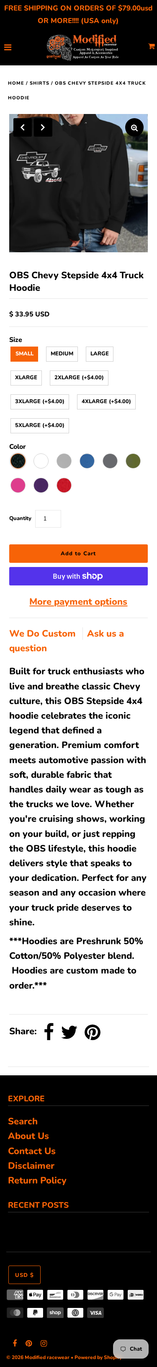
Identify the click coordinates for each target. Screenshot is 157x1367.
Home (16, 83)
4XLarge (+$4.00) (106, 401)
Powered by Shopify (98, 1357)
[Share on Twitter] (69, 1032)
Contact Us (32, 1151)
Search (23, 1121)
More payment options (78, 601)
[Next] (43, 127)
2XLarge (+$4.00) (79, 377)
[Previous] (22, 127)
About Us (28, 1136)
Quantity (20, 518)
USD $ (24, 1275)
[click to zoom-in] (134, 127)
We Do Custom (43, 633)
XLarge (26, 377)
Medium (62, 353)
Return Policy (37, 1180)
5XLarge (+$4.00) (39, 425)
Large (99, 353)
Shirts (39, 83)
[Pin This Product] (92, 1032)
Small (24, 353)
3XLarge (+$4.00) (39, 401)
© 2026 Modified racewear (37, 1357)
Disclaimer (31, 1166)
